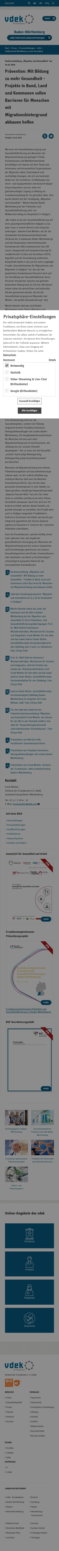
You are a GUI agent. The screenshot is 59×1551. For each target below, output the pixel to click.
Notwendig (17, 365)
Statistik (15, 372)
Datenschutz (9, 355)
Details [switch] (52, 360)
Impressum (9, 360)
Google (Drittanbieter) (23, 391)
